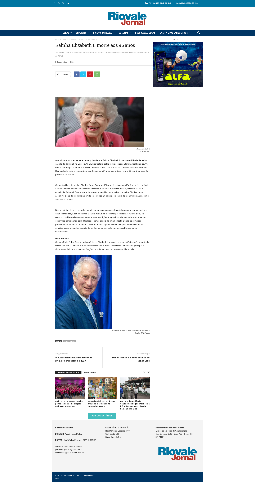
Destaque (65, 39)
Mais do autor (90, 372)
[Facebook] (54, 3)
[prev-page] (144, 372)
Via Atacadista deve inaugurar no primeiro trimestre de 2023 (73, 359)
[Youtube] (68, 3)
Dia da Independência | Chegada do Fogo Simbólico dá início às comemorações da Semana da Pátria (135, 405)
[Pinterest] (90, 74)
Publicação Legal (145, 32)
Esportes (81, 32)
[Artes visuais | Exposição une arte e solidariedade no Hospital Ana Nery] (102, 388)
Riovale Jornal (69, 341)
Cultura (91, 398)
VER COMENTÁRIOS (102, 416)
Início (57, 39)
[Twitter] (63, 3)
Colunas (123, 32)
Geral (66, 32)
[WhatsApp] (97, 74)
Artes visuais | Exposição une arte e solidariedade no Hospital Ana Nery (101, 404)
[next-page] (148, 372)
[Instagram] (58, 3)
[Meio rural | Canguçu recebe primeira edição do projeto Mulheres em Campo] (70, 388)
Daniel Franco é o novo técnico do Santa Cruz (131, 359)
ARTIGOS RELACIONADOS (68, 372)
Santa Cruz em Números (174, 32)
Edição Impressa (102, 32)
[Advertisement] (102, 89)
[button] (198, 33)
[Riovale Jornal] (127, 18)
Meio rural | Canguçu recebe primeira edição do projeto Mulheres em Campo (69, 404)
